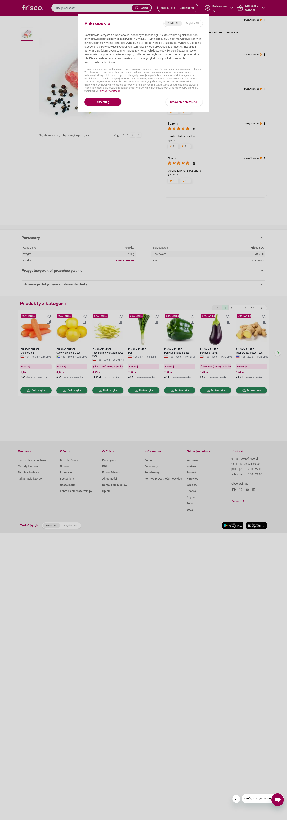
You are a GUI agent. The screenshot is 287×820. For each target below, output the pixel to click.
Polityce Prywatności (109, 91)
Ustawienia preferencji (184, 102)
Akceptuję (103, 102)
